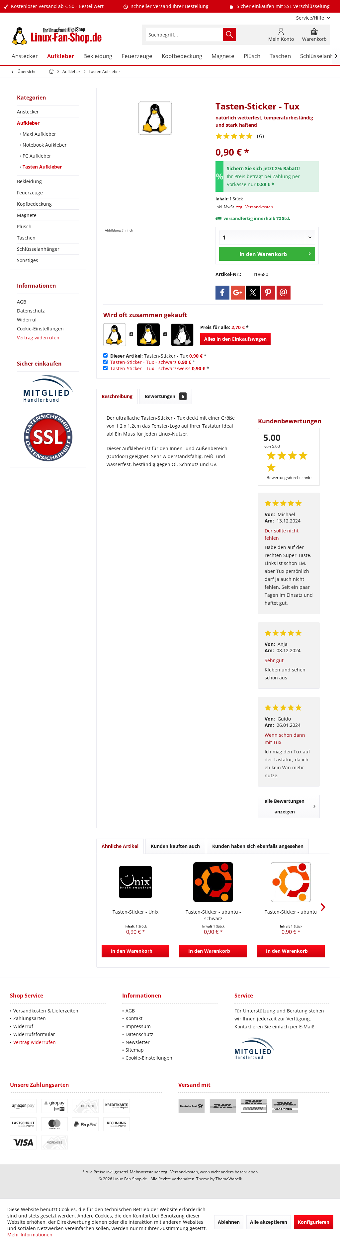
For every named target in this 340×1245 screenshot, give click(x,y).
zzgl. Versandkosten (254, 207)
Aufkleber (28, 123)
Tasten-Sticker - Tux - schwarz (143, 362)
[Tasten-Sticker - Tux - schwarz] (148, 334)
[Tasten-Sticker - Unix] (135, 882)
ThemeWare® (228, 1179)
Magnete (27, 215)
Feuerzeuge (30, 192)
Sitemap (135, 1050)
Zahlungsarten (29, 1018)
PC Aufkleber (36, 156)
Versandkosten (184, 1172)
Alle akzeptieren (268, 1222)
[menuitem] (310, 18)
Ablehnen (229, 1222)
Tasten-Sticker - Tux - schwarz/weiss (150, 368)
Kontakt (134, 1018)
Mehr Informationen (29, 1234)
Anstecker (28, 111)
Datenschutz (31, 311)
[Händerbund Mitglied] (48, 389)
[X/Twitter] (253, 293)
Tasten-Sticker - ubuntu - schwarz (213, 915)
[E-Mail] (284, 293)
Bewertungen (164, 396)
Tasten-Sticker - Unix (135, 912)
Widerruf (27, 319)
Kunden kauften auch (175, 846)
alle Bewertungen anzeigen (284, 806)
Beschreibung (117, 396)
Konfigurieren (313, 1222)
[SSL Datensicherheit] (48, 437)
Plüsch (24, 226)
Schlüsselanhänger (38, 249)
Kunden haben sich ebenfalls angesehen (257, 846)
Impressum (138, 1026)
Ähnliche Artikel (120, 846)
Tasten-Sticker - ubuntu (291, 912)
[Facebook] (222, 293)
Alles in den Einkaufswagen (235, 339)
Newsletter (138, 1042)
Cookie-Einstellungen (40, 328)
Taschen (26, 238)
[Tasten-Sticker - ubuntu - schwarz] (213, 882)
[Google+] (238, 293)
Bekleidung (29, 181)
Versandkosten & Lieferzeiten (45, 1010)
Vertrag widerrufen (38, 337)
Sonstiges (27, 260)
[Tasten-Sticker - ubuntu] (291, 882)
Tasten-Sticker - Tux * (158, 356)
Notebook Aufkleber (44, 145)
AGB (21, 302)
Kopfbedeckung (34, 204)
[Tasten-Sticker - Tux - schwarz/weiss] (182, 334)
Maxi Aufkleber (38, 134)
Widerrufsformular (34, 1034)
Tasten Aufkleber (41, 167)
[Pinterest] (268, 293)
